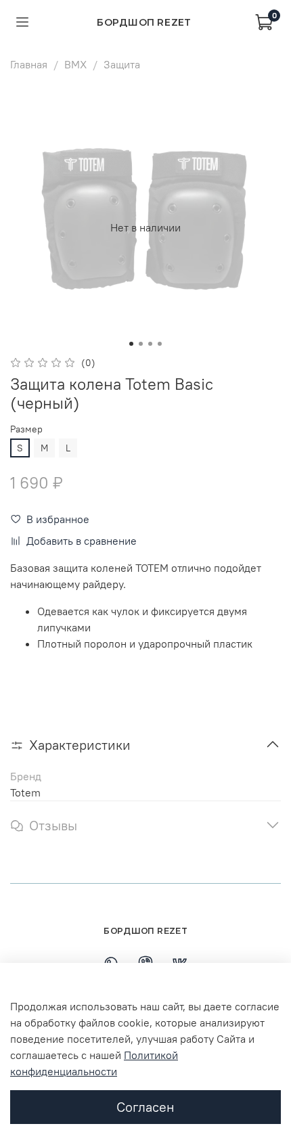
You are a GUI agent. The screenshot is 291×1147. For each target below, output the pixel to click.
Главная (28, 64)
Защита (122, 64)
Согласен (145, 1106)
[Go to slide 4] (160, 344)
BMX (75, 64)
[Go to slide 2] (141, 344)
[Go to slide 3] (150, 344)
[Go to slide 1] (131, 344)
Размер (26, 429)
